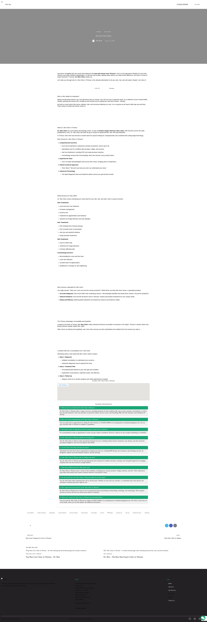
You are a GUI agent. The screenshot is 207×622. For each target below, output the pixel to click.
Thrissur (98, 31)
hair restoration (84, 512)
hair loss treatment (74, 512)
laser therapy (94, 512)
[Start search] (85, 4)
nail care (102, 512)
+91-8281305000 (80, 608)
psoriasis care (119, 512)
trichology (147, 512)
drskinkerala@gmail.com (82, 603)
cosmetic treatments (41, 512)
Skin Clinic (32, 553)
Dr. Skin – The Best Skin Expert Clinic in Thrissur (123, 557)
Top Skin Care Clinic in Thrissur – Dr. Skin (43, 557)
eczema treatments (62, 512)
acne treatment (30, 512)
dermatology (52, 512)
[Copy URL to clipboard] (179, 525)
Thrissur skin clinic (137, 512)
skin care (127, 512)
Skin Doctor (107, 31)
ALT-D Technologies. (86, 619)
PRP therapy (110, 512)
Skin (27, 553)
